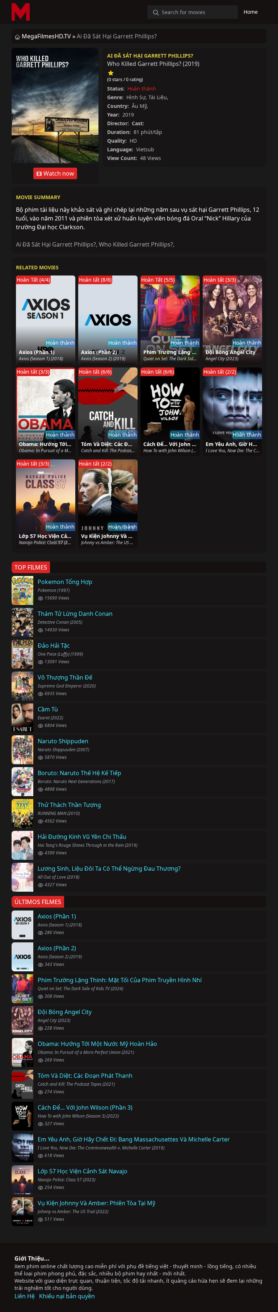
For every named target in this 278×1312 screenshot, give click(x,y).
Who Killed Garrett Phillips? (136, 244)
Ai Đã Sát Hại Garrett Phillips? (150, 55)
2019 (191, 64)
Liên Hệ (24, 1296)
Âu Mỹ (139, 105)
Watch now (58, 173)
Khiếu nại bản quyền (67, 1296)
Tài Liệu (157, 97)
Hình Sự (136, 97)
